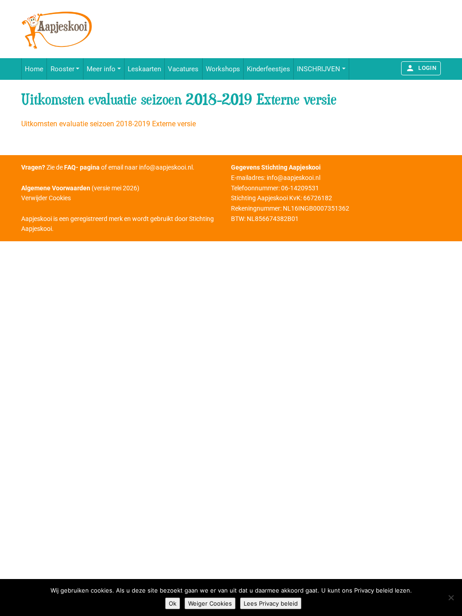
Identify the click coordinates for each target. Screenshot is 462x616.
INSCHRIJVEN (318, 69)
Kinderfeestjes (268, 69)
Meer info (101, 69)
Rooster (62, 69)
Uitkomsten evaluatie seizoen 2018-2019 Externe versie (108, 124)
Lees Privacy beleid (271, 603)
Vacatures (183, 69)
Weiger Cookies (210, 603)
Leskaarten (144, 69)
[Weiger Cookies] (450, 597)
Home (34, 69)
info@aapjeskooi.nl (166, 167)
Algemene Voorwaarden (55, 188)
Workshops (223, 69)
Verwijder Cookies (46, 198)
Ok (172, 603)
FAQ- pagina (82, 167)
